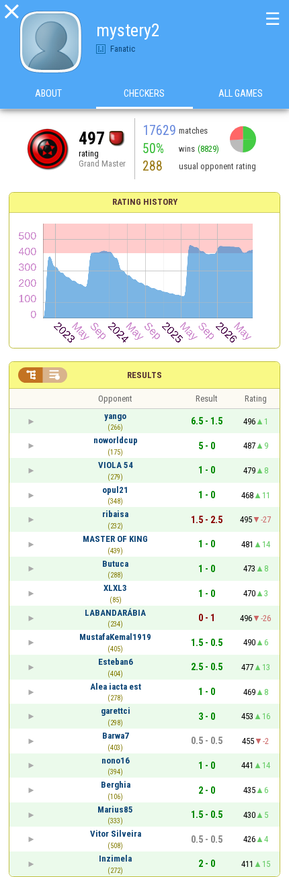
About (48, 93)
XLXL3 (115, 588)
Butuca (115, 564)
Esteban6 (115, 662)
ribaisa (115, 514)
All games (240, 93)
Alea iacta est (115, 687)
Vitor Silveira (115, 834)
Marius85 (115, 809)
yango (115, 416)
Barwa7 (115, 736)
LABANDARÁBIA (115, 613)
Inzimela (115, 858)
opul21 (115, 490)
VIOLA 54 (115, 465)
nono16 (115, 760)
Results (144, 375)
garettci (115, 711)
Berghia (115, 785)
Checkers (144, 93)
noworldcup (115, 440)
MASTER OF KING (115, 539)
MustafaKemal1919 (115, 637)
